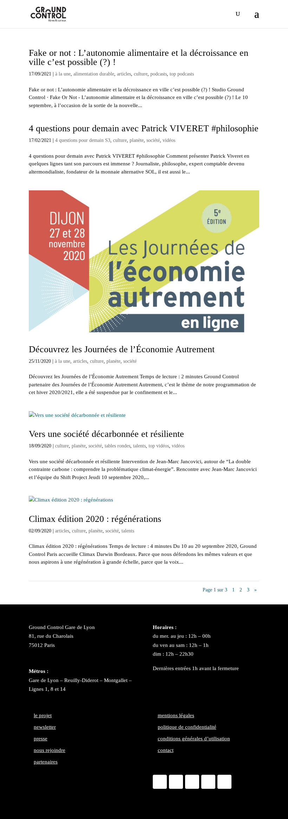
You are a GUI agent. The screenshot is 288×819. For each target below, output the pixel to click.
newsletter (45, 727)
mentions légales (176, 715)
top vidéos (159, 445)
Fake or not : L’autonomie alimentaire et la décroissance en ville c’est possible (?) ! (138, 57)
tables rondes (117, 445)
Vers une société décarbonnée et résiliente (106, 434)
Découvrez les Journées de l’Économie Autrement (122, 349)
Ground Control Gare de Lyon (62, 627)
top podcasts (182, 74)
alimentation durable (93, 74)
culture (141, 74)
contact (166, 750)
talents (139, 445)
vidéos (169, 140)
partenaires (46, 762)
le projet (43, 715)
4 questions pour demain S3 (82, 140)
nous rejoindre (49, 750)
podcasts (158, 74)
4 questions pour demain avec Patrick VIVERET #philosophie (143, 128)
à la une (63, 74)
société (153, 140)
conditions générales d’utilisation (194, 738)
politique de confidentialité (187, 727)
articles (124, 74)
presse (40, 738)
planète (137, 140)
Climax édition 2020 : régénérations (95, 519)
